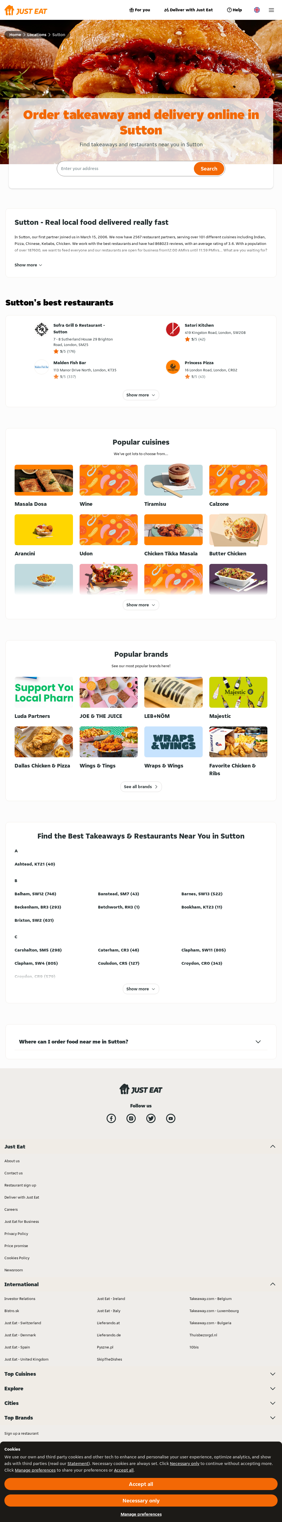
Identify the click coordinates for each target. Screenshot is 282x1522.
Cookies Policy (16, 1257)
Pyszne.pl (105, 1347)
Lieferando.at (108, 1322)
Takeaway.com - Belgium (210, 1298)
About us (12, 1160)
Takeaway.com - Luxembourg (214, 1310)
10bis (194, 1347)
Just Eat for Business (21, 1221)
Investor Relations (19, 1298)
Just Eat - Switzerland (22, 1322)
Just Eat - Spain (17, 1347)
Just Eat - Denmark (20, 1334)
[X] (150, 1118)
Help (237, 10)
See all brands (138, 787)
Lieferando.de (109, 1334)
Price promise (16, 1245)
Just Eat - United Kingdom (26, 1359)
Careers (11, 1209)
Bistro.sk (11, 1310)
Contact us (13, 1172)
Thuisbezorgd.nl (203, 1334)
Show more (26, 265)
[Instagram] (131, 1118)
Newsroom (13, 1269)
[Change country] (257, 10)
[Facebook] (111, 1118)
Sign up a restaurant (21, 1433)
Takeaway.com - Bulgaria (210, 1322)
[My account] (271, 10)
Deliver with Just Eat (191, 10)
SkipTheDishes (109, 1359)
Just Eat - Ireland (111, 1298)
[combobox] (124, 168)
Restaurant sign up (20, 1185)
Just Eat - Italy (108, 1310)
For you (142, 10)
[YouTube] (170, 1118)
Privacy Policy (16, 1233)
